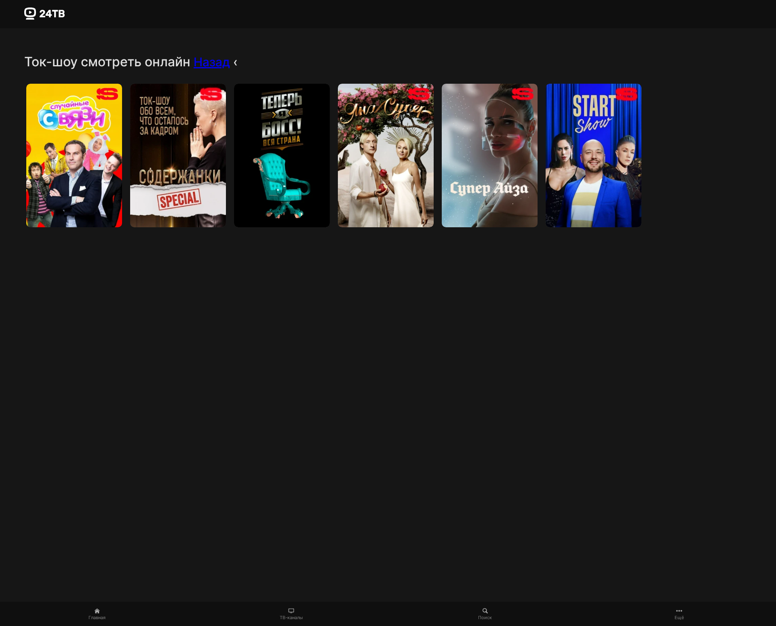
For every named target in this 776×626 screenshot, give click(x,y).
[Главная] (44, 13)
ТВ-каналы (291, 617)
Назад (212, 62)
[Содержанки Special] (178, 156)
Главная (97, 617)
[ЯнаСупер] (386, 156)
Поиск (485, 617)
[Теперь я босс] (282, 156)
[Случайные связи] (74, 156)
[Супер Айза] (490, 156)
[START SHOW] (593, 156)
